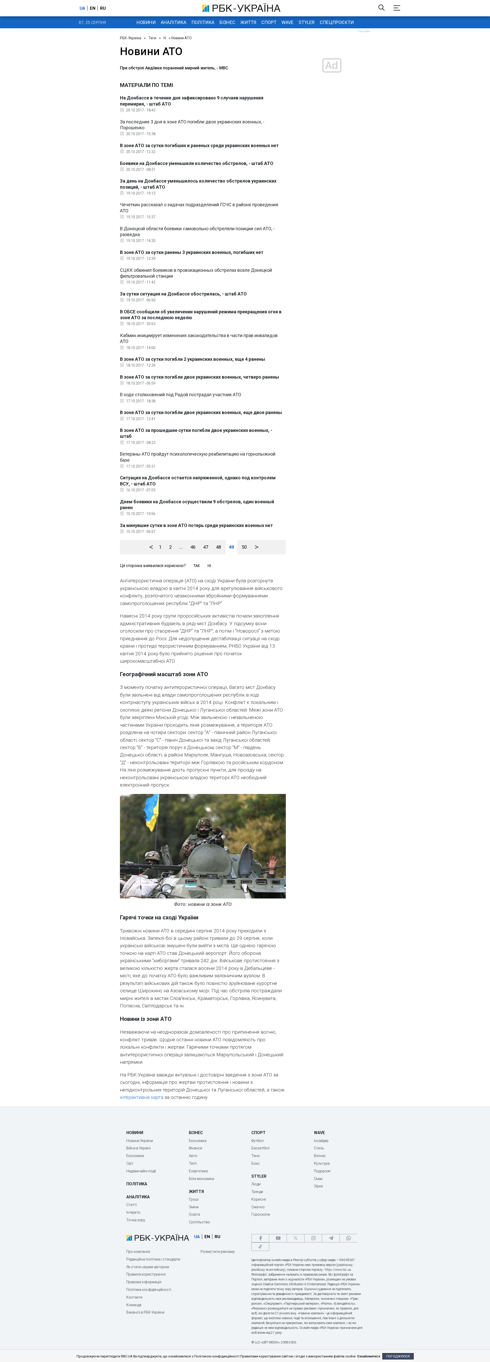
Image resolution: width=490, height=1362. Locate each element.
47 (205, 547)
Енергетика (198, 1171)
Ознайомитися (368, 1356)
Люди (256, 1184)
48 (218, 547)
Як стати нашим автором (147, 1267)
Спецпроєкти (337, 22)
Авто (193, 1156)
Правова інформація (143, 1282)
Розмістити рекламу (218, 1252)
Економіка (135, 1156)
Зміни (194, 1207)
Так (196, 566)
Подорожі (322, 1171)
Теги (152, 38)
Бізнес (227, 22)
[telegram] (331, 1238)
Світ (129, 1163)
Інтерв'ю (133, 1212)
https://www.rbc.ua (338, 1269)
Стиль (319, 1148)
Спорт (268, 22)
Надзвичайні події (141, 1171)
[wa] (348, 1238)
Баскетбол (260, 1148)
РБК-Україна (130, 38)
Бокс (255, 1163)
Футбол (257, 1141)
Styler (307, 22)
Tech (193, 1163)
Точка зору (135, 1220)
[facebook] (260, 1238)
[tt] (260, 1246)
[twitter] (295, 1238)
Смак (318, 1179)
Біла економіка (201, 1179)
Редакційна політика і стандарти (153, 1259)
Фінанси (195, 1148)
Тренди (257, 1192)
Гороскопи (260, 1214)
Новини (146, 22)
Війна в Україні (138, 1148)
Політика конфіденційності (148, 1290)
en (92, 8)
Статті (131, 1205)
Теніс (255, 1156)
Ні (209, 566)
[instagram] (313, 1238)
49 (231, 547)
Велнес (320, 1156)
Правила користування (146, 1274)
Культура (322, 1163)
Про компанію (138, 1252)
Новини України (139, 1141)
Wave (287, 22)
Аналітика (173, 22)
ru (103, 8)
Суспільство (199, 1222)
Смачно (258, 1207)
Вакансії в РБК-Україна (145, 1312)
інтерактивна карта (141, 1097)
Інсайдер (321, 1141)
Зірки (318, 1186)
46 (192, 547)
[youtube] (278, 1238)
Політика (202, 22)
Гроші (194, 1199)
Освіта (194, 1214)
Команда (133, 1305)
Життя (248, 22)
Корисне (258, 1199)
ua (82, 8)
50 (244, 547)
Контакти (134, 1297)
